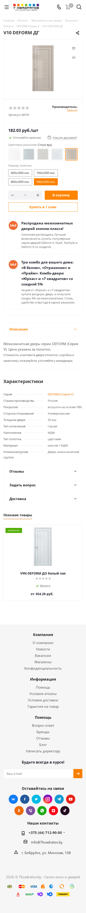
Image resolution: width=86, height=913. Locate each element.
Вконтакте (13, 799)
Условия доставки (43, 700)
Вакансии (43, 655)
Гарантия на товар (43, 706)
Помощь (43, 687)
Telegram (59, 799)
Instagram (47, 799)
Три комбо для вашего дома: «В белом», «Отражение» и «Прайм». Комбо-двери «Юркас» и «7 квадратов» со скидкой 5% (47, 273)
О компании (43, 642)
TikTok (64, 810)
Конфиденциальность (43, 668)
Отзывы (43, 738)
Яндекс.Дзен (53, 810)
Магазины (43, 662)
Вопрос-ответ (43, 725)
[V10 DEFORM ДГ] (43, 68)
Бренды (43, 731)
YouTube (70, 799)
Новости (43, 649)
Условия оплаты (43, 693)
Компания (43, 634)
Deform (72, 110)
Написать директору (43, 751)
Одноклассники (19, 810)
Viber (30, 810)
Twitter (36, 799)
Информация (43, 679)
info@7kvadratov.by (47, 842)
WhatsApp (42, 810)
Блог (43, 744)
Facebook (24, 799)
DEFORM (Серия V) (61, 394)
